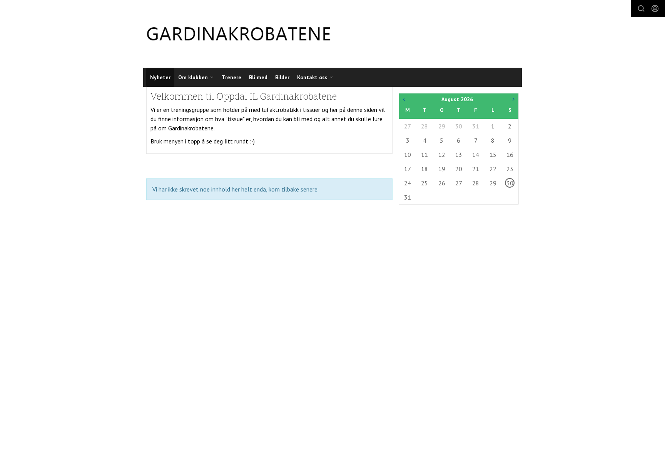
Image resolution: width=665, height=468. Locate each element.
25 (424, 183)
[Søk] (641, 8)
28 (424, 126)
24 (407, 183)
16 (509, 154)
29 (441, 126)
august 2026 (457, 99)
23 (509, 169)
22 (493, 169)
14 (475, 154)
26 (441, 183)
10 (407, 154)
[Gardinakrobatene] (238, 33)
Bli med (258, 77)
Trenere (231, 77)
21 (475, 169)
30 (458, 126)
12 (441, 154)
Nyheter (160, 77)
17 (407, 169)
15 (493, 154)
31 (475, 126)
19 (441, 169)
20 (458, 169)
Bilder (282, 77)
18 (424, 169)
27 (407, 126)
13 (458, 154)
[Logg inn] (655, 8)
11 (424, 154)
